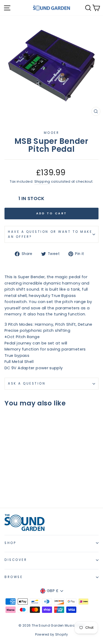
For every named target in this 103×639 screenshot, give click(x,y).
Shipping (42, 181)
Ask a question (26, 383)
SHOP (10, 543)
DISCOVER (15, 560)
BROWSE (13, 577)
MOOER (51, 133)
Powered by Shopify (51, 634)
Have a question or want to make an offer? (50, 234)
